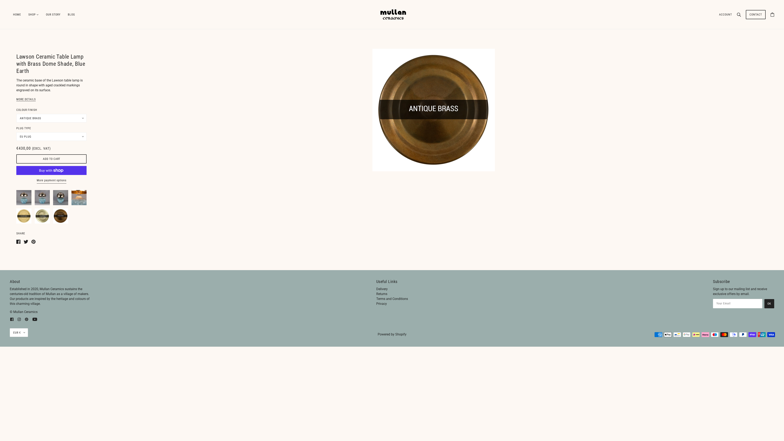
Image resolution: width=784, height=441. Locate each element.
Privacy (381, 304)
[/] (393, 14)
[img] (12, 319)
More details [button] (26, 99)
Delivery (382, 289)
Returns (381, 294)
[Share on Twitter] (26, 241)
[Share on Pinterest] (33, 241)
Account (725, 14)
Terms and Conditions (392, 299)
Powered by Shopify (392, 334)
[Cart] (772, 14)
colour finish (26, 109)
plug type (23, 128)
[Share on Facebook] (18, 241)
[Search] (738, 14)
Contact (755, 14)
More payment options (51, 180)
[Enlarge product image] (433, 110)
